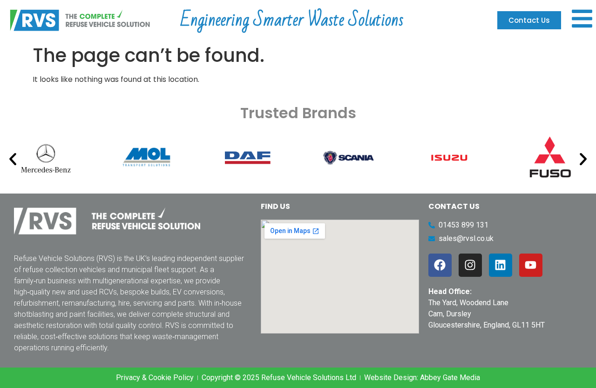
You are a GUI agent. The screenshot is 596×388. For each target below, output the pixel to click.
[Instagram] (470, 265)
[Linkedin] (500, 265)
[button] (13, 159)
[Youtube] (530, 265)
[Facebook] (440, 265)
